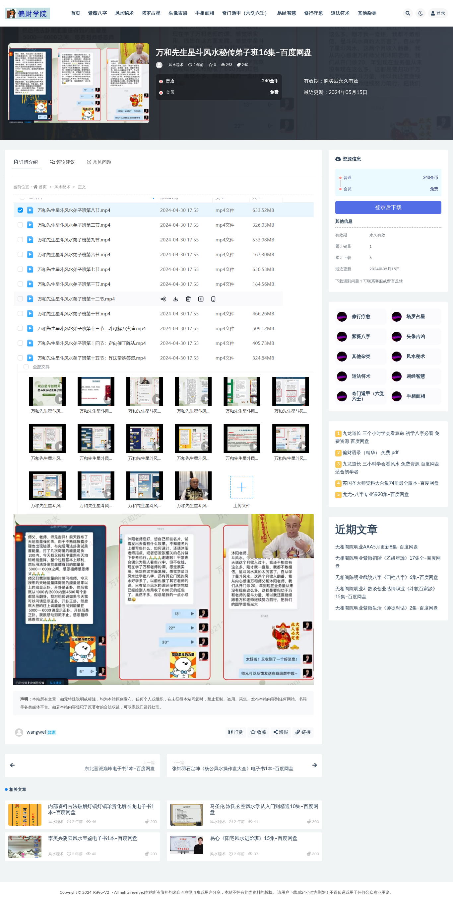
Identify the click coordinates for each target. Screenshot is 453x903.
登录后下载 (388, 207)
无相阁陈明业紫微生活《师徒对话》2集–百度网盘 (386, 608)
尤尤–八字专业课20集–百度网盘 (376, 494)
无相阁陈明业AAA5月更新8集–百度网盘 (376, 547)
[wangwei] (159, 65)
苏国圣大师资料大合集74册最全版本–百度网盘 (391, 483)
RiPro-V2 (101, 892)
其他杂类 (367, 13)
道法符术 (340, 13)
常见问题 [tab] (102, 162)
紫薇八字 (97, 13)
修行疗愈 (313, 13)
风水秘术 (124, 13)
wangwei (41, 732)
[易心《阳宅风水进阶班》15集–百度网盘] (186, 845)
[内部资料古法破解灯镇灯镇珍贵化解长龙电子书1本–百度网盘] (24, 819)
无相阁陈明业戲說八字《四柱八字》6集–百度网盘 (386, 577)
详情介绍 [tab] (28, 162)
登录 (440, 13)
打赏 (237, 732)
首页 (75, 13)
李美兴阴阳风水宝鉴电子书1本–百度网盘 (92, 838)
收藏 (261, 732)
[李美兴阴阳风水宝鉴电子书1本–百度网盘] (24, 851)
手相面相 (204, 13)
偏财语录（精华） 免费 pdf (371, 453)
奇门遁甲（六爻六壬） (245, 13)
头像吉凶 (177, 13)
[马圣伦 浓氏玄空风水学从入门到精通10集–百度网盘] (186, 815)
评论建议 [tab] (65, 162)
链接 (305, 732)
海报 (283, 732)
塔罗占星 (151, 13)
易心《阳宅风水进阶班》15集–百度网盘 (253, 838)
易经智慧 (286, 13)
